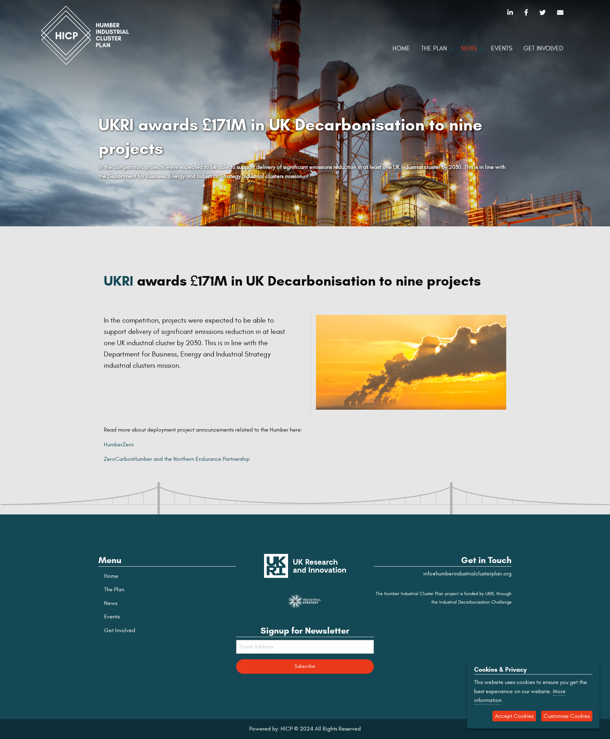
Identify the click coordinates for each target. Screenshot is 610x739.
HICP (287, 729)
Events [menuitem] (501, 48)
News (110, 603)
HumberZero (119, 444)
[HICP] (85, 34)
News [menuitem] (469, 48)
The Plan (114, 589)
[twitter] (542, 12)
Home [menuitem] (401, 48)
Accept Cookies (514, 716)
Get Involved (119, 630)
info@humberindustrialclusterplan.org (467, 573)
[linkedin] (510, 12)
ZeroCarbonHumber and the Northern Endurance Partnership (177, 459)
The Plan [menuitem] (434, 48)
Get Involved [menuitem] (543, 48)
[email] (560, 12)
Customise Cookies (567, 716)
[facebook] (526, 12)
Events (112, 616)
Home (111, 576)
